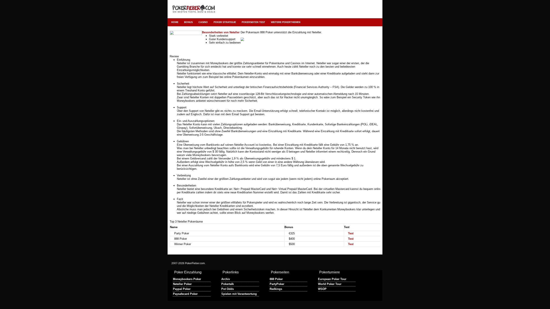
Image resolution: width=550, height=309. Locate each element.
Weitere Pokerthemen (285, 22)
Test (350, 233)
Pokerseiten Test (253, 22)
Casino (203, 22)
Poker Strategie (225, 22)
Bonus (188, 22)
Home (174, 22)
